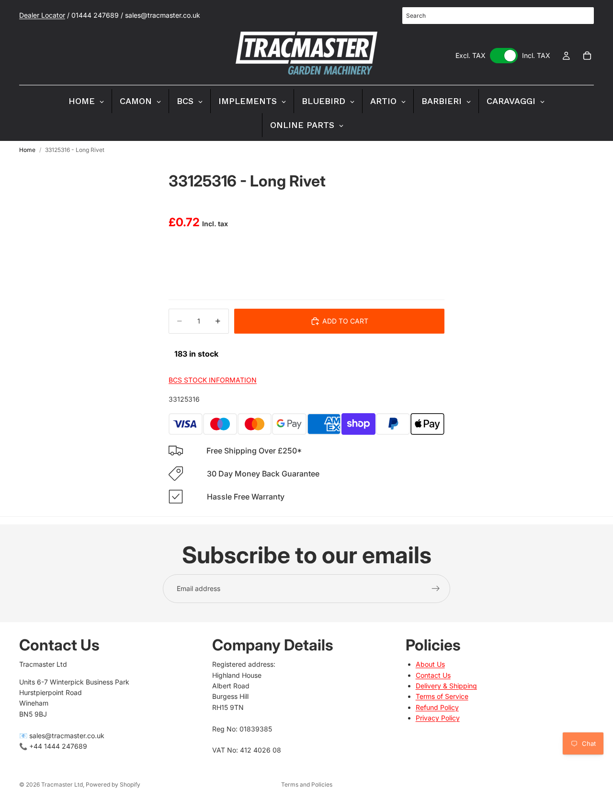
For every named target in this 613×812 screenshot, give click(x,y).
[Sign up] (436, 589)
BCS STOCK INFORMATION (213, 380)
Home (27, 149)
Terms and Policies (306, 784)
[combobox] (498, 15)
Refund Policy (437, 707)
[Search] (581, 15)
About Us (430, 664)
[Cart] (587, 55)
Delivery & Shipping (446, 686)
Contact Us (433, 675)
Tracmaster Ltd (62, 784)
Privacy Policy (438, 718)
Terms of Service (442, 697)
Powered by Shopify (113, 784)
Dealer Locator (42, 15)
